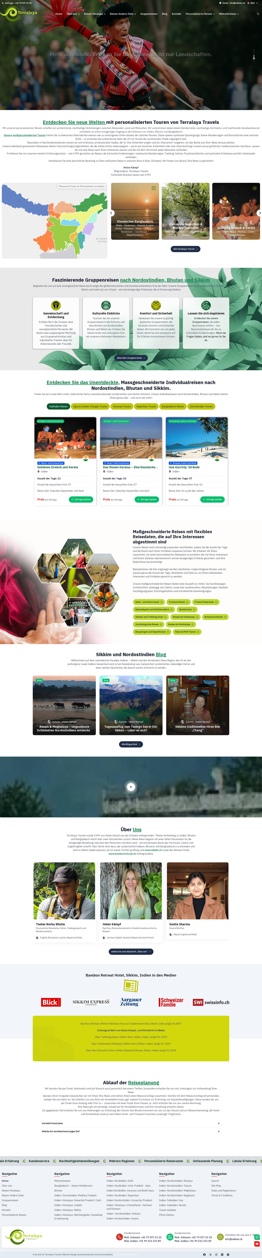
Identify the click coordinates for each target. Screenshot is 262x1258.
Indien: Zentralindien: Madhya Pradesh (75, 1195)
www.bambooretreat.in (122, 853)
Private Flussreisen (204, 602)
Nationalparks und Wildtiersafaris (152, 609)
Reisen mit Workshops (179, 624)
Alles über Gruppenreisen (129, 358)
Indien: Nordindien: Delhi (120, 1180)
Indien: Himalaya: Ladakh (68, 1205)
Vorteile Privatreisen (52, 1123)
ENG (252, 3)
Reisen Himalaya (94, 13)
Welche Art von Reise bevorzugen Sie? (61, 1131)
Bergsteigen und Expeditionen (150, 631)
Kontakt (176, 13)
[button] (253, 49)
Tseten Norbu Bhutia (50, 924)
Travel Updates (167, 1209)
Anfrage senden (83, 499)
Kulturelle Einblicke (106, 313)
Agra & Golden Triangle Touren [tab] (90, 406)
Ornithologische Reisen (147, 624)
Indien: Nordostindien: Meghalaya (177, 1190)
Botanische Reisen (214, 617)
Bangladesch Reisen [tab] (173, 406)
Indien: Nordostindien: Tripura (175, 1185)
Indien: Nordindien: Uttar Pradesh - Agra (129, 1185)
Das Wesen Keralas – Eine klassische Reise (129, 469)
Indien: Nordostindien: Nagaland (176, 1195)
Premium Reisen (177, 602)
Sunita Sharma (179, 924)
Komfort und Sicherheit (156, 313)
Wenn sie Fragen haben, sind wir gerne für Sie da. (206, 336)
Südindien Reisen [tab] (58, 406)
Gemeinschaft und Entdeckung (56, 315)
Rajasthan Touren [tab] (146, 406)
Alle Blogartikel (129, 744)
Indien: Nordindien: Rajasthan (123, 1195)
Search (215, 1180)
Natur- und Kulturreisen (147, 602)
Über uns (72, 13)
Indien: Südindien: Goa (171, 1200)
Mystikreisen (185, 609)
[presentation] (111, 213)
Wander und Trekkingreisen (149, 617)
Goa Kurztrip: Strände (184, 467)
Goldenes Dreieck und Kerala (57, 467)
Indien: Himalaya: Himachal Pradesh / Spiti (77, 1200)
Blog (164, 13)
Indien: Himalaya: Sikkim (67, 1209)
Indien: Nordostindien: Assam (123, 1218)
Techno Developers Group (125, 1254)
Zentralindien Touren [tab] (201, 406)
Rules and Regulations (223, 1190)
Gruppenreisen (149, 13)
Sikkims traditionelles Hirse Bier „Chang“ (197, 728)
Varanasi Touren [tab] (122, 406)
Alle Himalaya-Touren (184, 249)
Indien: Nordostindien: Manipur (176, 1180)
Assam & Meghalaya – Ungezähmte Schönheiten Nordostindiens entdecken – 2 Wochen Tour (64, 730)
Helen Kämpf (112, 924)
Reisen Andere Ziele (122, 13)
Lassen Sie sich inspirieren (206, 313)
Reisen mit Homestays (184, 617)
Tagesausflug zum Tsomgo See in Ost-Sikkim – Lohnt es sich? (131, 728)
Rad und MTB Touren (185, 631)
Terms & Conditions (222, 1195)
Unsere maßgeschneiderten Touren (25, 135)
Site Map (216, 1185)
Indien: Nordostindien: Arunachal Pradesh (129, 1200)
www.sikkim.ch (153, 850)
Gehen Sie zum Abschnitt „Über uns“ (129, 951)
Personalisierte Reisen (199, 13)
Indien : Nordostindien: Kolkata (123, 1213)
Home (58, 13)
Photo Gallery (166, 1214)
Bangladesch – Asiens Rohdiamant (73, 1185)
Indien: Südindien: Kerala (172, 1205)
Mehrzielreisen (228, 13)
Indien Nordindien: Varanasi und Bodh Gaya (130, 1190)
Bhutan (58, 1190)
